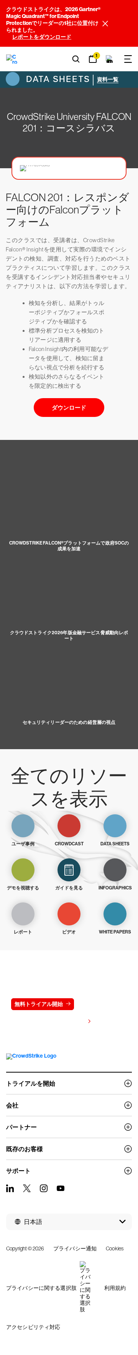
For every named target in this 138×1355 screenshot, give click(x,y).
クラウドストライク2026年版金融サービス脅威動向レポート (69, 635)
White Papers (115, 932)
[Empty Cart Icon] (109, 59)
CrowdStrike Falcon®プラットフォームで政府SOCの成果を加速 (69, 545)
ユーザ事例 (23, 843)
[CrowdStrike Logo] (12, 59)
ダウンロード (69, 407)
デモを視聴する (23, 888)
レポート (23, 932)
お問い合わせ (100, 1004)
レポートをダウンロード (41, 37)
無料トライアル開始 (39, 1004)
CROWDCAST (69, 843)
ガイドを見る (69, 888)
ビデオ (69, 932)
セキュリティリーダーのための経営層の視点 (69, 722)
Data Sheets (56, 79)
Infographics (115, 888)
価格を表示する (65, 1022)
